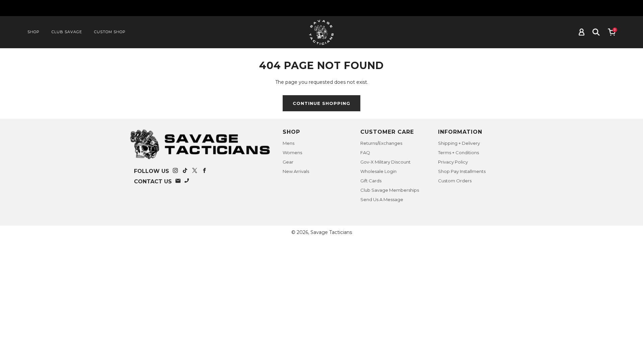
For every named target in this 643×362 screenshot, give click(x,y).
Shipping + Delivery (459, 143)
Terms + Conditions (458, 152)
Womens (292, 152)
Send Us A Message (381, 199)
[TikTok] (185, 171)
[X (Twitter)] (194, 171)
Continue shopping (321, 103)
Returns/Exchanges (381, 143)
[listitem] (321, 8)
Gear (288, 162)
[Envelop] (178, 182)
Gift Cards (370, 180)
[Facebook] (204, 171)
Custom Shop (110, 31)
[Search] (596, 32)
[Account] (581, 32)
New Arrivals (296, 171)
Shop (33, 31)
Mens (288, 143)
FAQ (365, 152)
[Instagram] (175, 171)
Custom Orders (455, 180)
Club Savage (67, 31)
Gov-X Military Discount (385, 162)
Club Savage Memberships (389, 190)
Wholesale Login (378, 171)
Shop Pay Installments (462, 171)
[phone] (187, 182)
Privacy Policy (453, 162)
